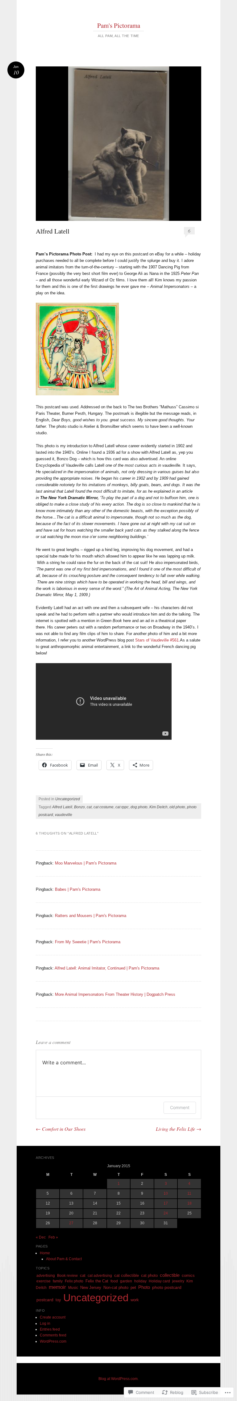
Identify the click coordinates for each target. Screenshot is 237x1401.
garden (126, 1281)
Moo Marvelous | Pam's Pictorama (85, 863)
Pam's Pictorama (118, 25)
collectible (170, 1275)
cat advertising (100, 1275)
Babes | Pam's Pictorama (77, 889)
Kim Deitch (158, 807)
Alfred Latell (62, 807)
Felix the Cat (96, 1281)
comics (188, 1275)
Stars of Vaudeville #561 (157, 640)
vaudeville (63, 815)
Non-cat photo (115, 1287)
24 (166, 1213)
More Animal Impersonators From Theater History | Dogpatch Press (115, 994)
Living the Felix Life (178, 1128)
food (114, 1281)
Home (45, 1253)
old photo (177, 807)
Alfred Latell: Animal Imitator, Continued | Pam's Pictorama (107, 968)
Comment (179, 1107)
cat (89, 807)
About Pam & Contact (64, 1259)
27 (71, 1223)
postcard (44, 1300)
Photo (144, 1287)
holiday (140, 1281)
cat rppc (122, 807)
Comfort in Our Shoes (60, 1128)
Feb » (53, 1237)
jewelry (178, 1281)
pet (133, 1287)
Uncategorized (67, 799)
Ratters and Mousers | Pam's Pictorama (90, 915)
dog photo (139, 807)
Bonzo (79, 807)
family (58, 1281)
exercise (43, 1281)
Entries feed (50, 1329)
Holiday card (159, 1281)
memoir (57, 1287)
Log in (45, 1323)
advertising (45, 1275)
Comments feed (53, 1335)
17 (166, 1203)
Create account (52, 1317)
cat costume (104, 807)
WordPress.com (53, 1341)
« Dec (41, 1237)
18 (189, 1203)
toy (58, 1300)
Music (73, 1287)
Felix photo (74, 1281)
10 (166, 1193)
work (135, 1300)
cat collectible (126, 1275)
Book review (67, 1275)
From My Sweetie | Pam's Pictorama (87, 942)
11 (189, 1193)
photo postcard (166, 1287)
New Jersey (90, 1287)
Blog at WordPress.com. (118, 1379)
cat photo (149, 1275)
